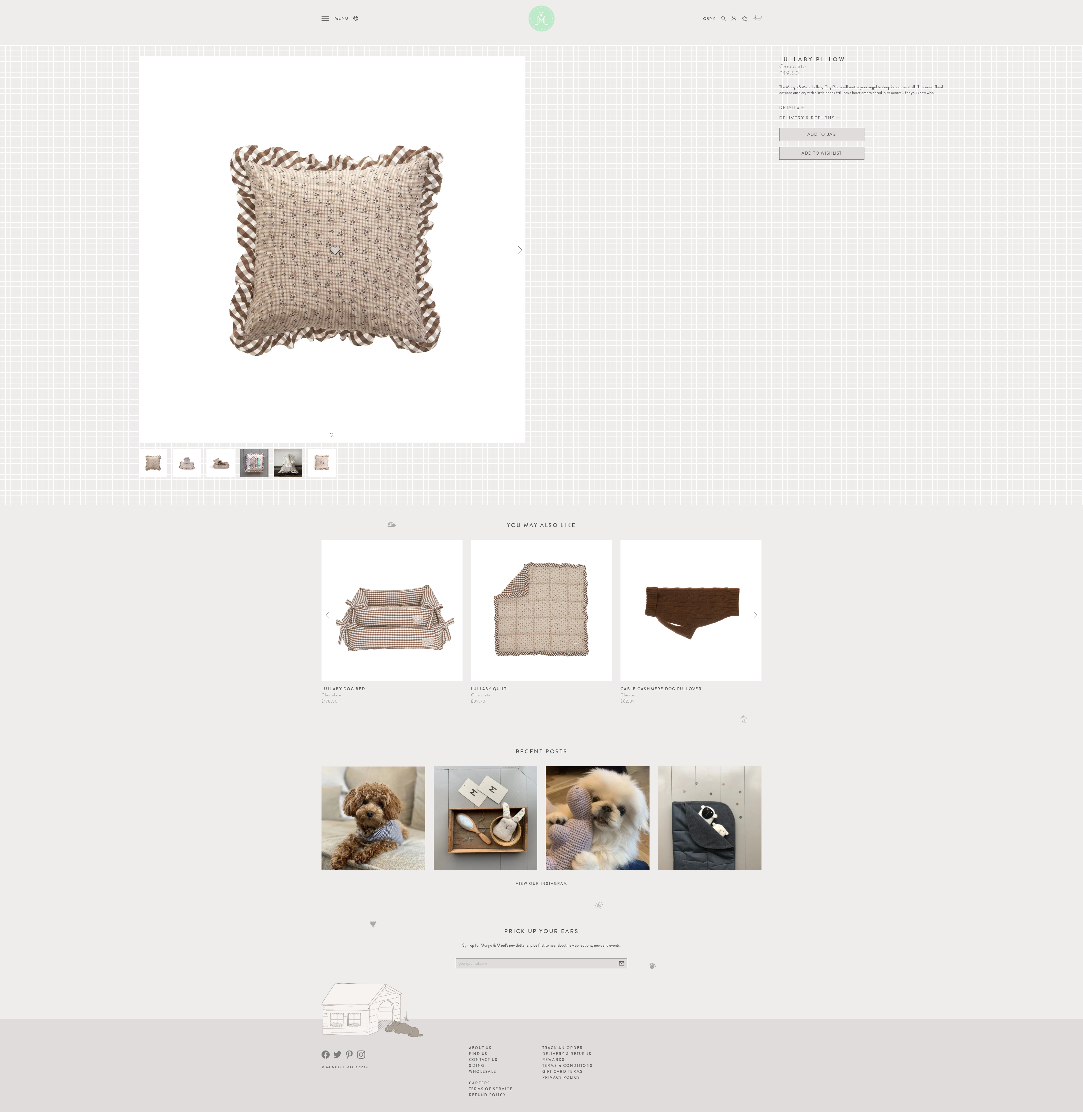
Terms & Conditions (567, 1065)
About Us (480, 1047)
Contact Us (483, 1059)
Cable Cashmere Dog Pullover (661, 689)
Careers (479, 1083)
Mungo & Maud (342, 1067)
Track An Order (562, 1047)
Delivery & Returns (567, 1053)
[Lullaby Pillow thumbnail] (153, 463)
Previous (327, 615)
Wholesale (482, 1071)
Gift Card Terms (562, 1071)
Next (755, 615)
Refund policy (487, 1095)
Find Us (478, 1053)
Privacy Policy (561, 1077)
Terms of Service (491, 1089)
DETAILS (790, 107)
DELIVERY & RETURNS (808, 118)
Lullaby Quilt (489, 689)
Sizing (477, 1065)
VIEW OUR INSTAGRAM (541, 883)
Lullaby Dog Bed (343, 689)
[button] (356, 18)
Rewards (553, 1059)
